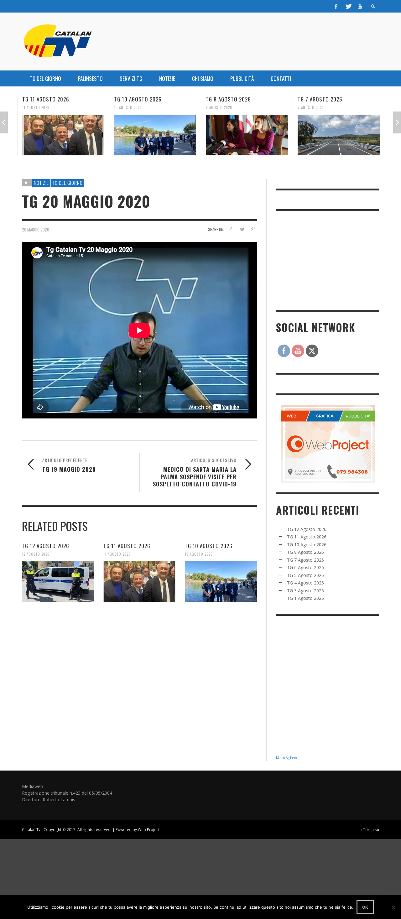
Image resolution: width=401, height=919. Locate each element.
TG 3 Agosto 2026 (305, 591)
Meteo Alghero (286, 757)
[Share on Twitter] (241, 229)
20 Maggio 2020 (35, 229)
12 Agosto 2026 (35, 553)
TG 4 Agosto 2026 (305, 583)
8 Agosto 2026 (219, 107)
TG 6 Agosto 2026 (305, 567)
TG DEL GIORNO (68, 182)
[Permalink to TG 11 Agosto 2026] (63, 135)
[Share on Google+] (252, 229)
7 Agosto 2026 (311, 107)
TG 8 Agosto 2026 (228, 99)
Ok (365, 907)
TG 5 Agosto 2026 (305, 575)
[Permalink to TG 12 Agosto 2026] (58, 581)
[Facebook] (336, 6)
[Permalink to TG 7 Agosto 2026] (339, 135)
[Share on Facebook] (231, 229)
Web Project (148, 829)
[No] (393, 907)
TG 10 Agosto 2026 (138, 99)
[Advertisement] (323, 260)
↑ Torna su (369, 829)
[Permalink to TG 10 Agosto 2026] (155, 135)
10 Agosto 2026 (128, 107)
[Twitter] (348, 6)
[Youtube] (360, 6)
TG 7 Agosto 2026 (320, 99)
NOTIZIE (41, 182)
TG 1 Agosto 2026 (305, 598)
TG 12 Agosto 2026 (45, 546)
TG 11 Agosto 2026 (45, 99)
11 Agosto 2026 (35, 107)
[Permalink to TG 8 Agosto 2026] (247, 135)
